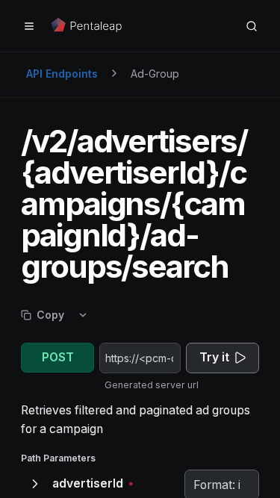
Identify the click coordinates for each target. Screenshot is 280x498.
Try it (214, 357)
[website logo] (87, 26)
